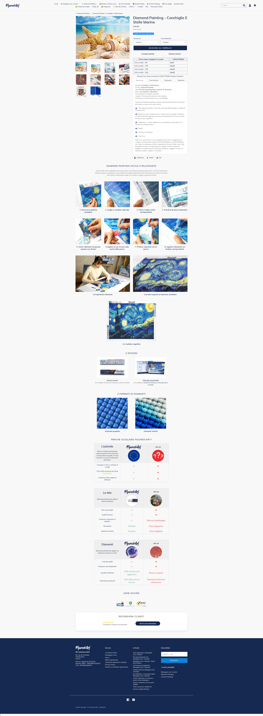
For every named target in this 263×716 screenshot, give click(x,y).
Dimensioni (137, 38)
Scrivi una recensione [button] (148, 623)
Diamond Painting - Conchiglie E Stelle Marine (108, 13)
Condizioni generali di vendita (115, 662)
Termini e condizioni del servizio (116, 667)
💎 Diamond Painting (82, 13)
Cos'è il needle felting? (141, 689)
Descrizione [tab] (139, 80)
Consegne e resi (111, 655)
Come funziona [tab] (153, 80)
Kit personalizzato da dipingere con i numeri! (141, 658)
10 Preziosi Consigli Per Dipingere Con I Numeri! (141, 666)
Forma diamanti (166, 38)
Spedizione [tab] (181, 80)
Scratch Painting (167, 677)
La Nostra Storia (111, 653)
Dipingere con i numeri (169, 672)
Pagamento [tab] (167, 80)
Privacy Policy (110, 664)
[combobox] (234, 5)
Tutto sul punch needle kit (142, 687)
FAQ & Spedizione (111, 660)
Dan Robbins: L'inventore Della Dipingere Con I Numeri (144, 675)
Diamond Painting (167, 674)
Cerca (107, 657)
